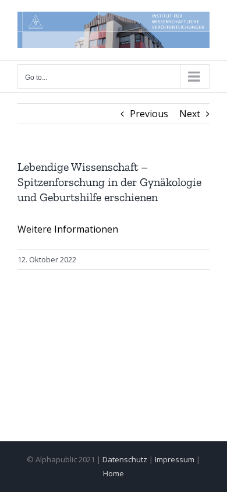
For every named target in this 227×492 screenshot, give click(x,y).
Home (113, 473)
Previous (149, 113)
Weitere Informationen (67, 229)
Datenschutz (124, 459)
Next (189, 113)
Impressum (174, 459)
